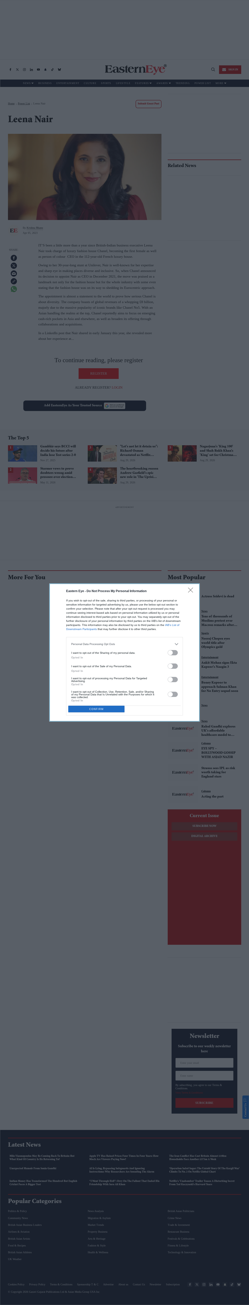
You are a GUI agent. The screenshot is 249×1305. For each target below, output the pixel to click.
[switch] (173, 652)
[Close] (192, 591)
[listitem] (124, 644)
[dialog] (124, 652)
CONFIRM (96, 709)
